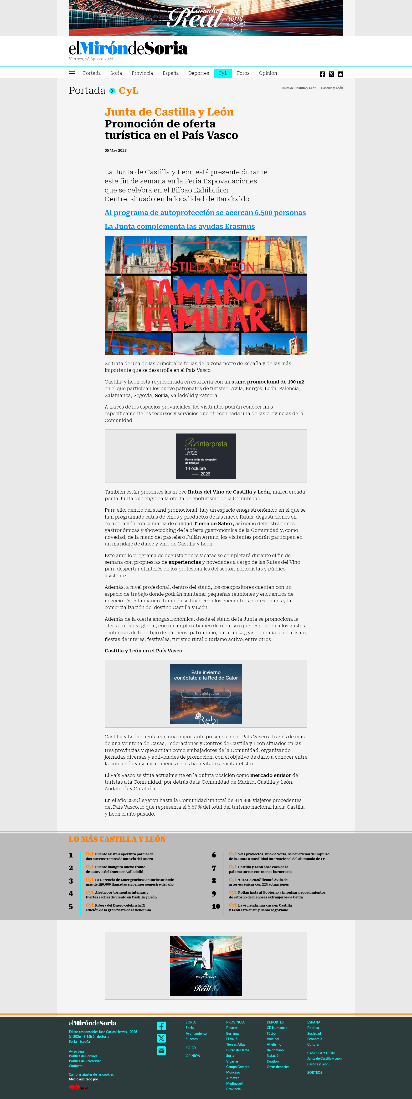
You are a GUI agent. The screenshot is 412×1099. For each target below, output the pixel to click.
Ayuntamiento (196, 1033)
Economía (314, 1039)
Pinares (231, 1028)
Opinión (268, 73)
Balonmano (275, 1050)
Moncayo (233, 1072)
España (171, 73)
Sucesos (192, 1039)
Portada (92, 73)
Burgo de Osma (237, 1050)
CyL (222, 73)
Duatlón (273, 1061)
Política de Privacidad (85, 1061)
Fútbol (272, 1033)
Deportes (198, 73)
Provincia (142, 73)
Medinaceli (234, 1083)
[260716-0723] (206, 965)
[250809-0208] (206, 693)
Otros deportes (278, 1067)
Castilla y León (332, 88)
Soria (116, 73)
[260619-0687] (206, 456)
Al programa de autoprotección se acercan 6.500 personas (205, 213)
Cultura (313, 1044)
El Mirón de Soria (128, 48)
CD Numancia (277, 1028)
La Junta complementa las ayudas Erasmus (180, 227)
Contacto (75, 1066)
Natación (273, 1056)
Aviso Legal (77, 1051)
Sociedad (314, 1033)
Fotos (243, 73)
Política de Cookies (83, 1056)
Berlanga (232, 1033)
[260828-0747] (206, 17)
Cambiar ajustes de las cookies (91, 1074)
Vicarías (232, 1061)
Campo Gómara (237, 1067)
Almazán (232, 1078)
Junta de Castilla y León (298, 88)
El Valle (231, 1039)
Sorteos (314, 1072)
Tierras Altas (235, 1044)
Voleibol (273, 1039)
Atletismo (274, 1044)
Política (313, 1028)
